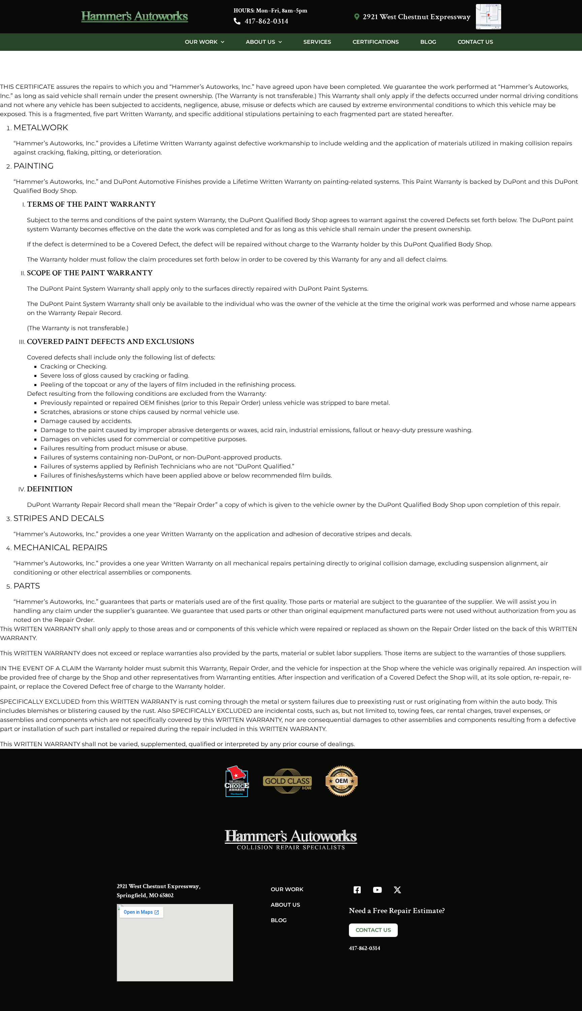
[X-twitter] (397, 890)
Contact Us (475, 42)
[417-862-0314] (237, 21)
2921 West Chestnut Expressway (417, 16)
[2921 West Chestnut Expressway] (356, 16)
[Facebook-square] (357, 890)
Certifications (376, 42)
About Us (260, 42)
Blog (428, 42)
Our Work (201, 42)
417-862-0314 (266, 21)
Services (317, 42)
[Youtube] (377, 890)
